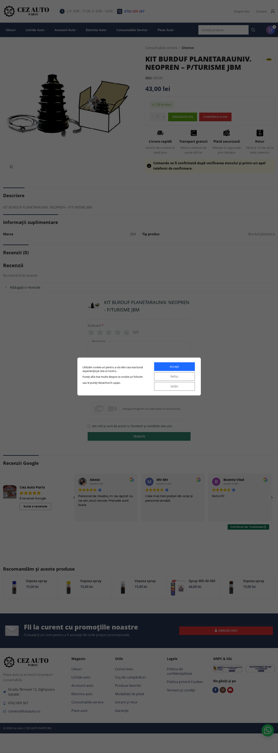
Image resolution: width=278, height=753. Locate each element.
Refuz (174, 376)
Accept (174, 366)
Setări (174, 386)
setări (116, 383)
